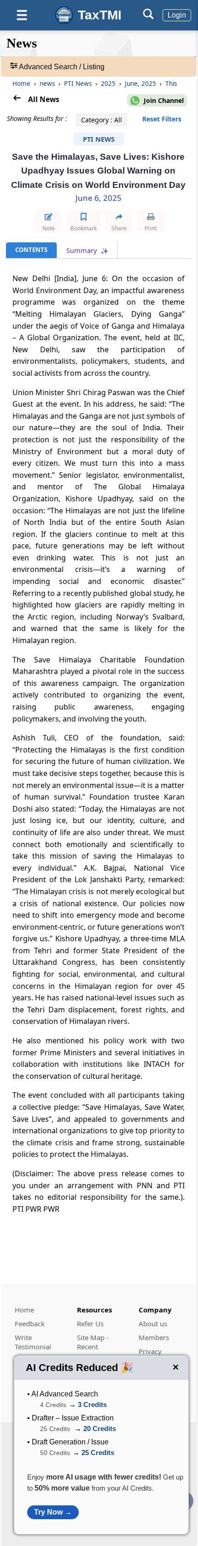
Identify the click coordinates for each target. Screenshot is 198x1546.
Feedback (30, 1323)
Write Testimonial (33, 1342)
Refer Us (90, 1323)
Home (21, 83)
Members (154, 1337)
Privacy (150, 1351)
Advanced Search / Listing (61, 67)
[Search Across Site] (148, 17)
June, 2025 (141, 83)
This (171, 83)
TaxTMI (100, 15)
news (48, 83)
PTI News (78, 83)
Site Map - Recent (93, 1342)
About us (153, 1323)
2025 (109, 83)
